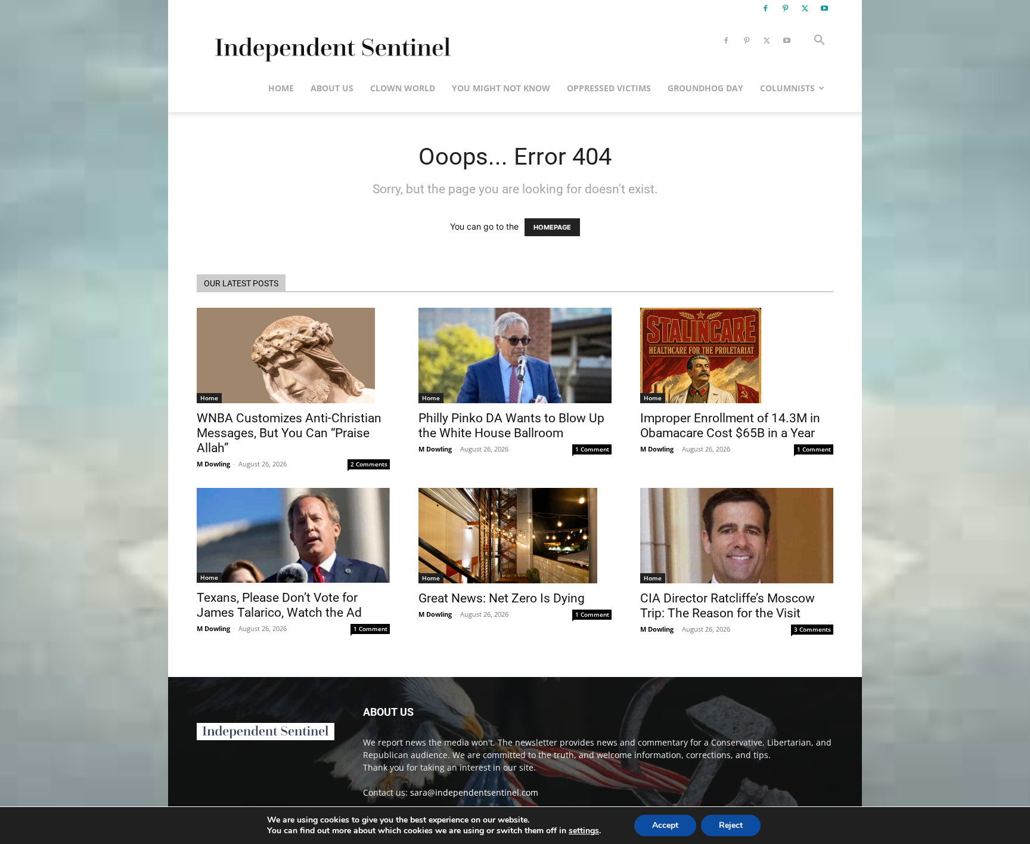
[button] (819, 41)
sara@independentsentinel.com (474, 792)
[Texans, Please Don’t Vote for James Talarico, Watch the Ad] (293, 535)
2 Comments (368, 464)
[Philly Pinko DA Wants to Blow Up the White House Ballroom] (515, 355)
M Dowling (213, 463)
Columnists (787, 88)
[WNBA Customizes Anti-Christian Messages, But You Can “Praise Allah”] (293, 355)
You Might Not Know (501, 88)
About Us (332, 88)
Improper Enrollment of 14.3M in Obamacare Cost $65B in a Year (730, 425)
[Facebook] (765, 8)
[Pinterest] (785, 8)
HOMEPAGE (552, 227)
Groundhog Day (705, 88)
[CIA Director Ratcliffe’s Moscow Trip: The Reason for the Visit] (736, 535)
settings (584, 831)
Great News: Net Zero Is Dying (501, 598)
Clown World (402, 88)
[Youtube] (824, 8)
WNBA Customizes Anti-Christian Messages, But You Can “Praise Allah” (289, 433)
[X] (805, 8)
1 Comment (592, 449)
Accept (665, 825)
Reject (731, 825)
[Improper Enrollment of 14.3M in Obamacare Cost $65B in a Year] (736, 355)
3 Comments (812, 629)
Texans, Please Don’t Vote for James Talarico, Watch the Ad (279, 605)
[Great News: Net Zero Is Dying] (515, 535)
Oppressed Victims (609, 88)
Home (281, 88)
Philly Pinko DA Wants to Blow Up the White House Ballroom (511, 425)
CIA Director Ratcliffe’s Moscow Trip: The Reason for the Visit (727, 605)
